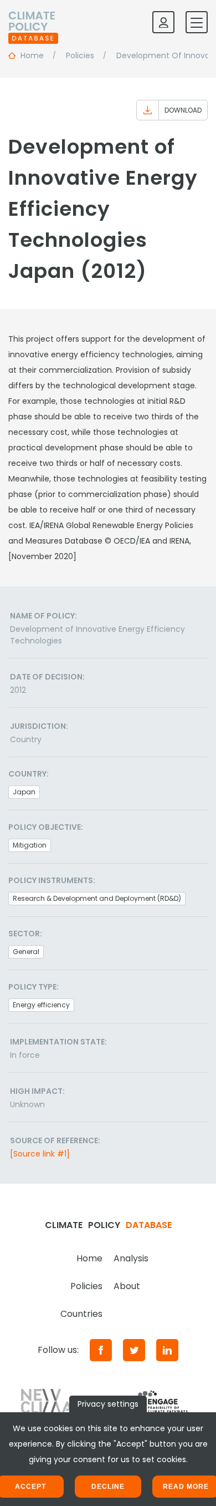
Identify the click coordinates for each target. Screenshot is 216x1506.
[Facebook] (101, 1350)
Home (89, 1258)
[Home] (33, 22)
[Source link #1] (40, 1153)
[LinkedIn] (167, 1350)
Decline (108, 1486)
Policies (86, 1286)
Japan (24, 792)
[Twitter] (134, 1350)
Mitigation (30, 845)
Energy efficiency (41, 1005)
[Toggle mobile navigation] (197, 22)
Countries (81, 1313)
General (26, 951)
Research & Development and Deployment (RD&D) (97, 898)
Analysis (131, 1258)
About (127, 1286)
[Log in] (163, 22)
